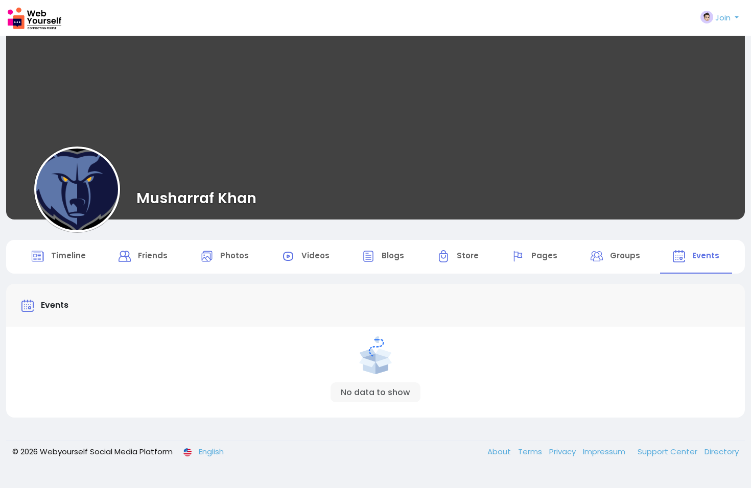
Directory (722, 451)
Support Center (668, 451)
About (500, 451)
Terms (531, 451)
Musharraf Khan (196, 198)
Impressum (605, 451)
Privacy (563, 451)
